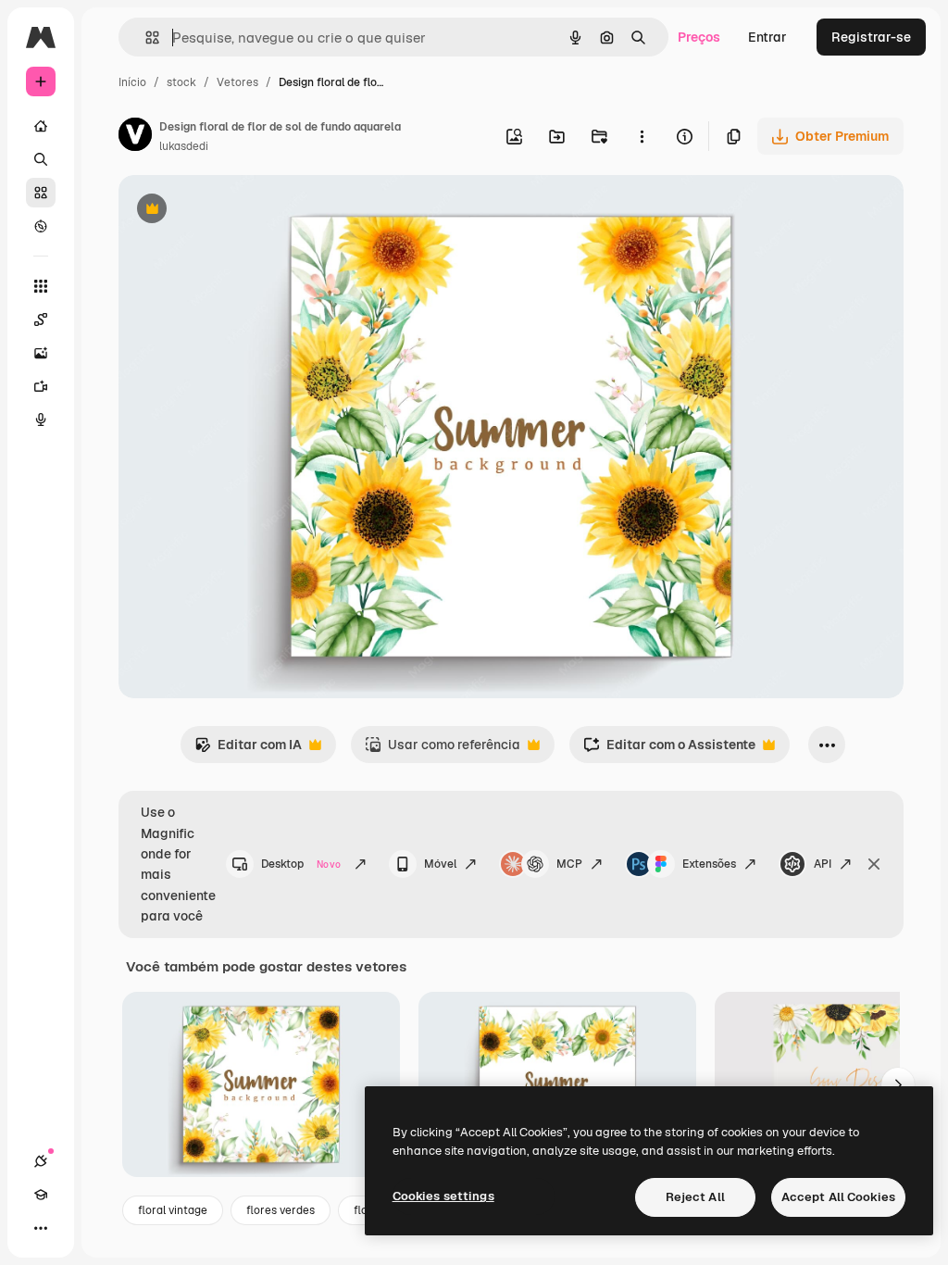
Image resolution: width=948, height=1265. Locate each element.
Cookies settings (443, 1196)
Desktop (301, 864)
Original (237, 210)
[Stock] (41, 192)
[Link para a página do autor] (135, 137)
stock (181, 82)
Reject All (695, 1197)
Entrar (767, 37)
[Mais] (41, 1228)
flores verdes (280, 1210)
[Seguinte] (898, 1084)
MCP (569, 864)
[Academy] (41, 1194)
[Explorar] (41, 226)
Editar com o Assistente (669, 749)
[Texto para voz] (41, 419)
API (822, 864)
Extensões (709, 864)
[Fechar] (874, 864)
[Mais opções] (641, 136)
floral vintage (172, 1210)
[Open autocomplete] (144, 37)
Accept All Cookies (838, 1197)
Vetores (237, 82)
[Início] (41, 126)
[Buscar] (41, 159)
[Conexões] (41, 1161)
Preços (699, 37)
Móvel (440, 864)
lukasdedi (183, 146)
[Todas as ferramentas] (41, 286)
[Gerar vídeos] (41, 386)
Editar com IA (248, 749)
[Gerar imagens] (41, 353)
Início (132, 82)
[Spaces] (41, 319)
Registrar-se (871, 37)
